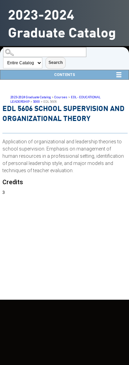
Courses (60, 97)
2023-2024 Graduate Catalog (30, 97)
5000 (36, 101)
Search (56, 62)
